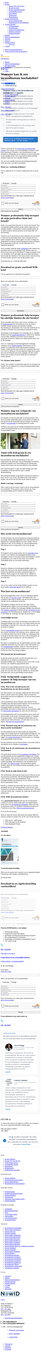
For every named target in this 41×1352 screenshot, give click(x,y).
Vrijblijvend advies (11, 85)
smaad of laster (14, 763)
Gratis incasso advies (11, 1163)
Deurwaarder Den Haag (12, 1239)
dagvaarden (24, 744)
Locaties (7, 1285)
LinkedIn (7, 1072)
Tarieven (7, 41)
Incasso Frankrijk (10, 1250)
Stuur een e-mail (6, 971)
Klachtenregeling (10, 66)
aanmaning (24, 248)
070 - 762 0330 (5, 949)
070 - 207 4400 (5, 1309)
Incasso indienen (10, 1159)
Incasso (7, 4)
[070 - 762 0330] (2, 945)
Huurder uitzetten (10, 1233)
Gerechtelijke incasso (15, 11)
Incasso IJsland (9, 1253)
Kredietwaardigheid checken (14, 1193)
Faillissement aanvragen (12, 1170)
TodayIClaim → (26, 1144)
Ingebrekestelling (10, 1201)
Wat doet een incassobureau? (15, 721)
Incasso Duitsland (10, 1248)
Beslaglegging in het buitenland (19, 22)
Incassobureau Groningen (13, 1261)
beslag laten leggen (15, 587)
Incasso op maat (14, 8)
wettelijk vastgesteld (9, 610)
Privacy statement (14, 1333)
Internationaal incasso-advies (14, 1180)
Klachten (7, 39)
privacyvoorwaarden (7, 197)
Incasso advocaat (10, 1231)
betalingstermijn (8, 324)
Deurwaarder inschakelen (13, 1230)
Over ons (12, 44)
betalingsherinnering (18, 335)
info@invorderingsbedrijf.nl (13, 50)
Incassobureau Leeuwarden (13, 1266)
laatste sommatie (17, 345)
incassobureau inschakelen (28, 754)
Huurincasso (13, 15)
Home (7, 2)
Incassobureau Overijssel (12, 1257)
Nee (6, 1130)
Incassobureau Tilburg (12, 1264)
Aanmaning (8, 1209)
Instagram (8, 1347)
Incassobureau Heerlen (12, 1255)
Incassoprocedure (10, 1220)
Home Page (4, 67)
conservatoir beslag (14, 737)
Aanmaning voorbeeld (12, 1268)
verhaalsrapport (8, 646)
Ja (2, 1130)
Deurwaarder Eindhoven (12, 1241)
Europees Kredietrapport (16, 30)
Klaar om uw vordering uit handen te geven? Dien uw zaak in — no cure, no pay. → (19, 139)
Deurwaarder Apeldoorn (12, 1251)
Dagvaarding (13, 13)
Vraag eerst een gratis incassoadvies (16, 51)
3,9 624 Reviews (5, 56)
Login (7, 71)
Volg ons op (8, 1344)
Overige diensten (10, 24)
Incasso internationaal (11, 19)
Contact (7, 46)
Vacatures (8, 1276)
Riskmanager (9, 1197)
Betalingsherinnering (11, 1211)
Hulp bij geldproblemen (12, 37)
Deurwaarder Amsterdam (13, 1235)
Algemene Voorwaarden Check (15, 1199)
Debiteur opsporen (14, 32)
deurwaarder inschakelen (11, 711)
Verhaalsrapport (14, 26)
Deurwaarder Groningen (12, 1242)
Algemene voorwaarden (16, 1330)
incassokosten (11, 423)
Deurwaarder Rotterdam (12, 1244)
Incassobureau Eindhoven (13, 1262)
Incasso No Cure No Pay (16, 6)
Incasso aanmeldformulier (17, 10)
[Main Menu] (1, 118)
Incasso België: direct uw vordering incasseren (19, 1246)
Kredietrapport (13, 28)
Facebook (8, 1349)
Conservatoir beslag (11, 1214)
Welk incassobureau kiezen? (25, 808)
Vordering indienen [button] (7, 827)
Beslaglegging (13, 17)
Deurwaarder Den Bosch (12, 1237)
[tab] (20, 704)
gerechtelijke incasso (12, 630)
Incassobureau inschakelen (13, 1228)
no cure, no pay (16, 597)
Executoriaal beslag (11, 1218)
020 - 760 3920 (5, 1314)
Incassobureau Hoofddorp (13, 1259)
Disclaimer (8, 1289)
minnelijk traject (33, 553)
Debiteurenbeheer (10, 1195)
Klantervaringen (10, 42)
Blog (6, 69)
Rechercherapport (14, 33)
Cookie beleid (13, 1337)
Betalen (7, 35)
